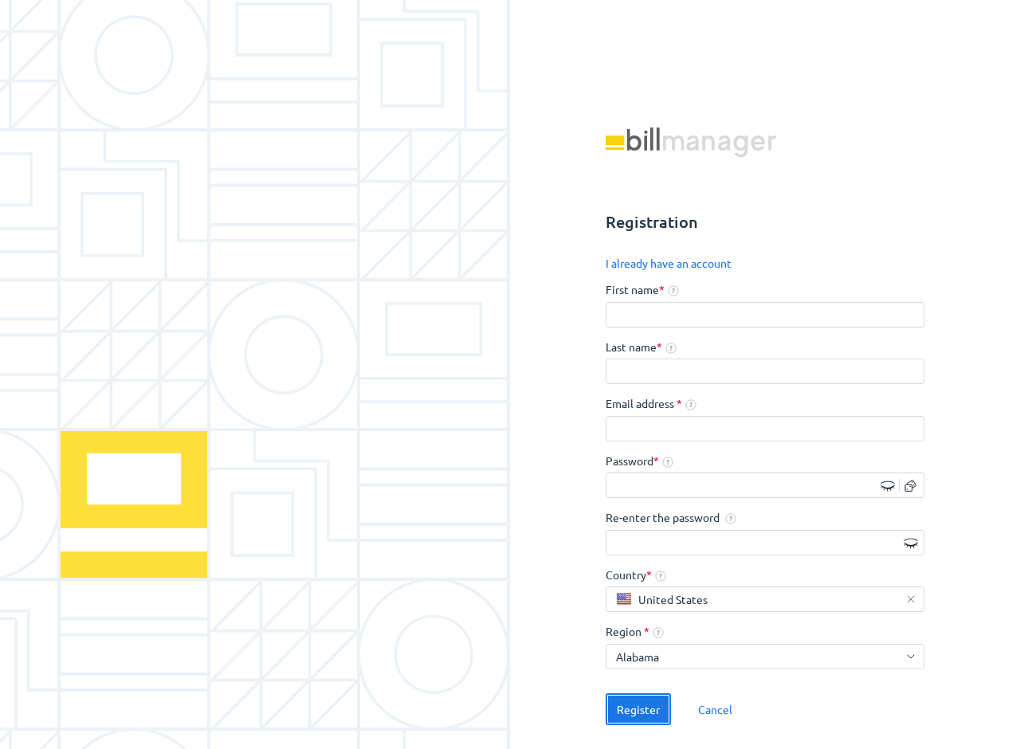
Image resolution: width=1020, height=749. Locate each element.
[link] (669, 264)
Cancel (715, 709)
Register (638, 709)
